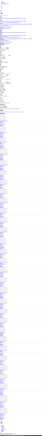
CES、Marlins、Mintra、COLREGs (3, 36)
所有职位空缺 (24, 18)
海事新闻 (3, 28)
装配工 (19, 18)
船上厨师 (21, 18)
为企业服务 (2, 426)
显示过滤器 (1, 61)
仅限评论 (2, 87)
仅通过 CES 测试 (3, 86)
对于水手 (1, 44)
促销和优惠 (6, 28)
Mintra (6, 22)
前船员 (1, 91)
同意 (23, 435)
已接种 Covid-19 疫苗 (3, 77)
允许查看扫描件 (2, 92)
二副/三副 (4, 18)
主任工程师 (6, 18)
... (1, 4)
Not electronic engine (3, 73)
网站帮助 (9, 28)
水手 (22, 18)
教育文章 (1, 28)
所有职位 (1, 16)
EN (1, 6)
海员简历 (2, 2)
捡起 (0, 98)
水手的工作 (2, 1)
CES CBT (3, 22)
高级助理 (2, 18)
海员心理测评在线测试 (10, 22)
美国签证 (2, 84)
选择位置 (5, 107)
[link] (4, 15)
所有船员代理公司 (2, 25)
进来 (1, 10)
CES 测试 (1, 22)
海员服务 (2, 425)
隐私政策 (2, 431)
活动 (4, 28)
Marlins (5, 22)
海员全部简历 (24, 21)
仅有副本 (2, 95)
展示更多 (1, 97)
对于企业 (3, 44)
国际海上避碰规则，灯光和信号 (16, 22)
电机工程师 (15, 18)
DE (1, 7)
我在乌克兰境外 (2, 76)
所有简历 (1, 19)
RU (1, 5)
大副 (17, 18)
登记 (0, 10)
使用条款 (2, 430)
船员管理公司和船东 (2, 39)
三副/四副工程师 (12, 18)
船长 (0, 18)
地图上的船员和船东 (6, 25)
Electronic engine (2, 72)
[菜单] (0, 0)
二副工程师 (9, 18)
